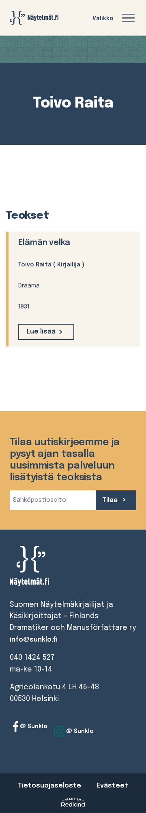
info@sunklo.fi (34, 639)
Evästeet (112, 785)
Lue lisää (41, 331)
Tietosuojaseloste (49, 785)
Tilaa (110, 500)
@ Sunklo (32, 726)
